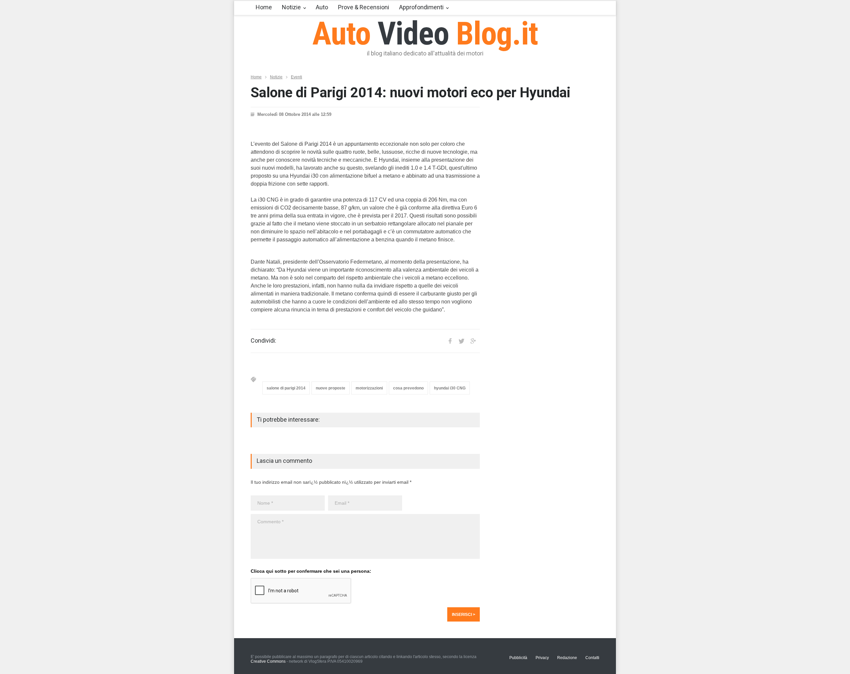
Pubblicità (518, 657)
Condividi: (263, 341)
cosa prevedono (408, 388)
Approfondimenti (421, 7)
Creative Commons (268, 661)
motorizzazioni (369, 388)
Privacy (542, 657)
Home (264, 7)
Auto (322, 7)
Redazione (567, 657)
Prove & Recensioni (363, 7)
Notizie (291, 7)
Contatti (592, 657)
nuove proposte (330, 388)
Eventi (296, 77)
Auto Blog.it (425, 33)
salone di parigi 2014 (286, 388)
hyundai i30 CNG (450, 388)
